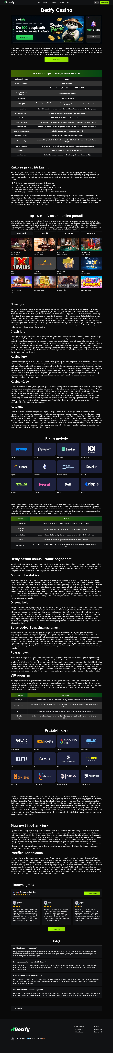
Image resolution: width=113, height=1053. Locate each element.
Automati (90, 233)
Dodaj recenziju (92, 893)
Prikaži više (56, 929)
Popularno (20, 233)
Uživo (43, 233)
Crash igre (67, 233)
